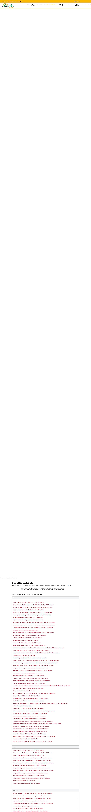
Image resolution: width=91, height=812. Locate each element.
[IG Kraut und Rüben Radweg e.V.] (10, 5)
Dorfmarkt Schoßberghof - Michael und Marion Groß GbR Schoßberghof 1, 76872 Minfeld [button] (34, 736)
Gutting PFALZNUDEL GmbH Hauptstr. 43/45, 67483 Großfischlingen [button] (29, 683)
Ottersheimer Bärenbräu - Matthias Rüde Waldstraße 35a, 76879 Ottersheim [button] (31, 728)
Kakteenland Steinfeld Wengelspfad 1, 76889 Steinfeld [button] (25, 738)
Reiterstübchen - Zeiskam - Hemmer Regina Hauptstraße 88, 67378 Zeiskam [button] (31, 726)
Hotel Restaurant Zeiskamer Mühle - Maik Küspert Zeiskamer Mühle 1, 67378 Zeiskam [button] (33, 721)
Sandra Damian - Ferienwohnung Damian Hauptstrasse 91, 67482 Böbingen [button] (30, 698)
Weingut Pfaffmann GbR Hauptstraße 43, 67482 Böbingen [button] (26, 695)
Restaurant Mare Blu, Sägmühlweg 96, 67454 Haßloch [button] (25, 640)
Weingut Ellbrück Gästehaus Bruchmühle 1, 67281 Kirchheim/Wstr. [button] (28, 609)
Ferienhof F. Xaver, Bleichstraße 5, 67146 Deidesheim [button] (25, 630)
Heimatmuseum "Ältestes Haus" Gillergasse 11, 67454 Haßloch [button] (27, 637)
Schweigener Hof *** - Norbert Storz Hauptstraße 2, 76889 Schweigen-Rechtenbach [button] (32, 741)
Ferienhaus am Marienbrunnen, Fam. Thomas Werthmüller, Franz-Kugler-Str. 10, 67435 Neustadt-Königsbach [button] (38, 647)
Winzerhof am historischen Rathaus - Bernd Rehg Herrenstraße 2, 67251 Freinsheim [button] (32, 612)
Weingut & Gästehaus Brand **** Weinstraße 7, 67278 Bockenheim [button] (28, 602)
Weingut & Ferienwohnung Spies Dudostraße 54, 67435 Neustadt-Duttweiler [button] (30, 668)
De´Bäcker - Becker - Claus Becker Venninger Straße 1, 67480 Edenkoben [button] (30, 678)
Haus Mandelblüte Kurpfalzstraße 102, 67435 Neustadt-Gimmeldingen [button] (29, 645)
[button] (45, 597)
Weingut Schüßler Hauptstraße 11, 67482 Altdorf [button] (24, 690)
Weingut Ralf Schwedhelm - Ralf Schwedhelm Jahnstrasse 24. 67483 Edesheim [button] (31, 680)
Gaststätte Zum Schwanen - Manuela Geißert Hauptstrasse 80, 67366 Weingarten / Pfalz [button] (33, 711)
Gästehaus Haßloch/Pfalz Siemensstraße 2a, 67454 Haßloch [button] (27, 642)
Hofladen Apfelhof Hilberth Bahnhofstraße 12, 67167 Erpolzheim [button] (28, 617)
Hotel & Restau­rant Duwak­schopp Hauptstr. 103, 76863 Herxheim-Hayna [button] (30, 731)
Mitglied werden (77, 1)
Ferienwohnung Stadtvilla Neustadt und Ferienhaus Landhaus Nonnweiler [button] (30, 658)
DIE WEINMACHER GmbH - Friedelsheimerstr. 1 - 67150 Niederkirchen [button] (29, 635)
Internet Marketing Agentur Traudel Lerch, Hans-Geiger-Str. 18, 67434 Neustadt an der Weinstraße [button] (36, 660)
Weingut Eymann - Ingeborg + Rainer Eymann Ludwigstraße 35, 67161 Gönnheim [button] (32, 615)
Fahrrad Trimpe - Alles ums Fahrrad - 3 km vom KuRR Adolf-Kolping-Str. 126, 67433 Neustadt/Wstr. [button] (36, 652)
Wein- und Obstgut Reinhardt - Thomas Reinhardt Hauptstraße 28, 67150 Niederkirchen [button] (33, 632)
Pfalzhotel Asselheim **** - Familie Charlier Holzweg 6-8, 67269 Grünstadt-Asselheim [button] (32, 607)
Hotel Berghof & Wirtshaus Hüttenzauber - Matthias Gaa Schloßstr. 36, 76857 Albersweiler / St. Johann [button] (37, 723)
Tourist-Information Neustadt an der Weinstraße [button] (24, 655)
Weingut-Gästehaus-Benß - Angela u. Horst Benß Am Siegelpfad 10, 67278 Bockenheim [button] (33, 604)
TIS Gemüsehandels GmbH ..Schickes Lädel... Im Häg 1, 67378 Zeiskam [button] (30, 713)
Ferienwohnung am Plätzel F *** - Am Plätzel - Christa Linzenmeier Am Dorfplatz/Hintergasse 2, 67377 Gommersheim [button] (40, 703)
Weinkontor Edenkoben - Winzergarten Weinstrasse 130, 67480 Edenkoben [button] (30, 811)
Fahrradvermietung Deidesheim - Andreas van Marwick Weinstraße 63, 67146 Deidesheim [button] (34, 625)
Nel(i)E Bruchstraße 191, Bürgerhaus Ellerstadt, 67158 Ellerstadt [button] (28, 620)
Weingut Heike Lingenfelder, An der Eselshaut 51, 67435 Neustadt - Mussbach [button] (31, 650)
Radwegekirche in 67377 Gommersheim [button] (22, 706)
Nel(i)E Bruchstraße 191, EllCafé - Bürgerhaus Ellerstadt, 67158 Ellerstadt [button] (30, 801)
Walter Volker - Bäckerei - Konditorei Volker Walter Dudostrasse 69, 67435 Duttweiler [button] (32, 670)
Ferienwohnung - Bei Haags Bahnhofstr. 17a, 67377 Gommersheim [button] (28, 708)
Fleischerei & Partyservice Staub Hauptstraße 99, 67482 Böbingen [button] (28, 700)
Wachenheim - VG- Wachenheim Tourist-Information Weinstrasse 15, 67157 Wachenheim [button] (34, 622)
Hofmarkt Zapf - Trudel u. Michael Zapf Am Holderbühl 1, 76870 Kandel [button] (29, 733)
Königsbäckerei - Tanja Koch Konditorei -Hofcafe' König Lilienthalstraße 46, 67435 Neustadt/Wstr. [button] (35, 663)
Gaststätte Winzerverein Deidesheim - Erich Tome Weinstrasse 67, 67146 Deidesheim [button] (33, 627)
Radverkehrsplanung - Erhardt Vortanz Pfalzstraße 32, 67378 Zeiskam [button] (29, 716)
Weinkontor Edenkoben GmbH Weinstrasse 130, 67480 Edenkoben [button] (28, 675)
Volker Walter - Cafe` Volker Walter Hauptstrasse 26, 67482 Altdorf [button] (28, 688)
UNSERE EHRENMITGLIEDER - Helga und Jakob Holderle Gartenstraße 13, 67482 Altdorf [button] (34, 693)
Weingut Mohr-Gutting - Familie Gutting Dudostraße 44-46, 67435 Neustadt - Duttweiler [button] (33, 665)
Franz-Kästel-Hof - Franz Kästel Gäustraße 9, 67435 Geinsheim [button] (28, 673)
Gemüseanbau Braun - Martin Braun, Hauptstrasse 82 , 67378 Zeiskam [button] (29, 718)
